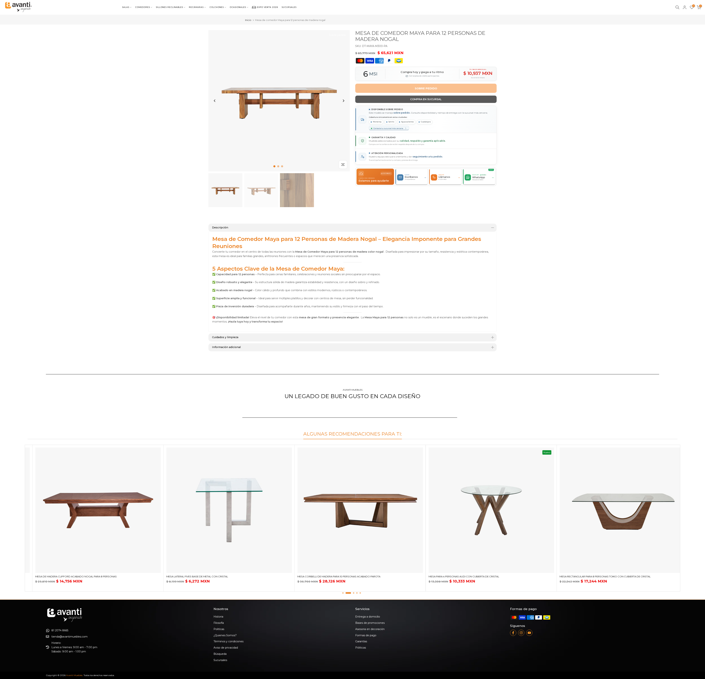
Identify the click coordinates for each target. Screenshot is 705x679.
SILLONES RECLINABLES (169, 7)
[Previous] (214, 100)
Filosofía (219, 623)
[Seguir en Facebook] (513, 633)
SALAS (125, 7)
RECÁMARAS (196, 7)
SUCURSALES (289, 7)
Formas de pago (365, 635)
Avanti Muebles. (74, 675)
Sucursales (220, 660)
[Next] (343, 100)
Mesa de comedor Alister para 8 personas (225, 576)
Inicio (248, 20)
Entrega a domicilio (367, 616)
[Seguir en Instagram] (521, 633)
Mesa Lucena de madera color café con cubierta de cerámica (502, 576)
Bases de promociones (370, 623)
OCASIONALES (238, 7)
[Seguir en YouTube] (529, 633)
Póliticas (360, 647)
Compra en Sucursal (426, 99)
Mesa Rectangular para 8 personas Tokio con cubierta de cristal (110, 576)
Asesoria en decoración (370, 629)
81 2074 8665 (59, 630)
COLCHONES (216, 7)
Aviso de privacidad (226, 647)
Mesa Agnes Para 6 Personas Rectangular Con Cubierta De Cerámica (637, 580)
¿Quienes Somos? (225, 635)
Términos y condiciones (228, 641)
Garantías (361, 641)
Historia (218, 616)
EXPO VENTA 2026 (267, 7)
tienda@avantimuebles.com (69, 636)
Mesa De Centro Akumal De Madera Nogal (356, 576)
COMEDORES (142, 7)
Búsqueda (220, 654)
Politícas (219, 629)
